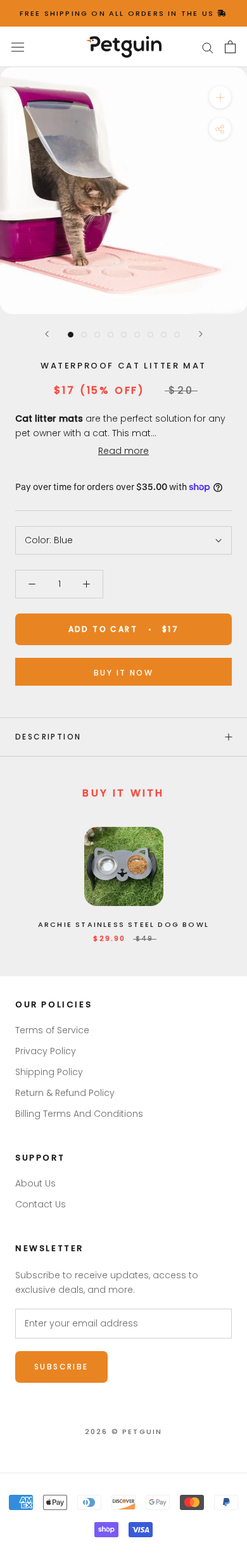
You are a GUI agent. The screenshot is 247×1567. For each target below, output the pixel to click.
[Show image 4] (110, 334)
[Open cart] (230, 47)
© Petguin (124, 1431)
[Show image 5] (124, 334)
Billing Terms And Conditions (79, 1113)
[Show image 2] (84, 334)
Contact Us (40, 1204)
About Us (35, 1183)
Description (48, 736)
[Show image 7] (150, 334)
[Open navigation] (17, 47)
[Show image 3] (97, 334)
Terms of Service (52, 1030)
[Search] (207, 47)
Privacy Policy (45, 1051)
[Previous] (47, 334)
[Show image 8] (164, 334)
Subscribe (61, 1366)
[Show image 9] (177, 334)
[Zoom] (220, 97)
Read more (123, 450)
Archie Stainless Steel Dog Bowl (123, 924)
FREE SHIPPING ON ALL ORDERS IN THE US (119, 13)
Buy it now (123, 672)
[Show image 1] (70, 334)
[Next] (201, 334)
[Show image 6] (137, 334)
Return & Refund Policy (65, 1092)
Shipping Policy (49, 1072)
